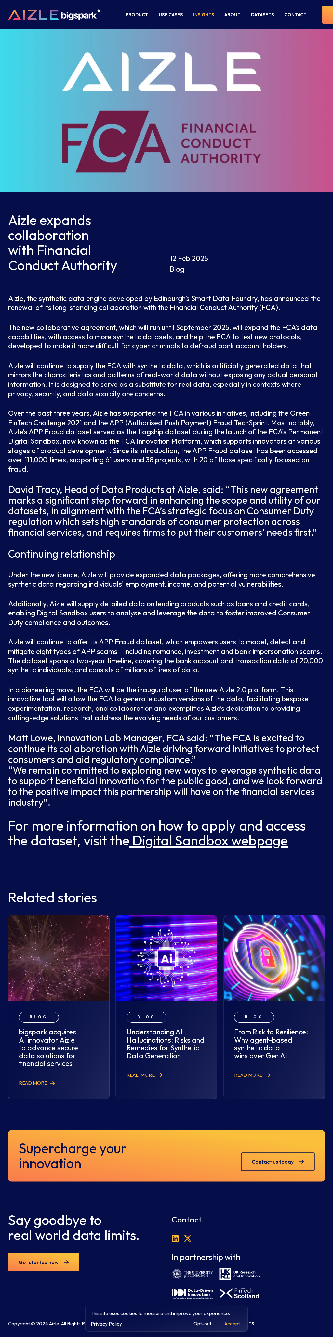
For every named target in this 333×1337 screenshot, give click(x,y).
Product (137, 15)
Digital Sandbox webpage (208, 840)
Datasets (262, 15)
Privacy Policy (106, 1323)
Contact (295, 15)
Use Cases (171, 15)
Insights (203, 15)
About (232, 15)
